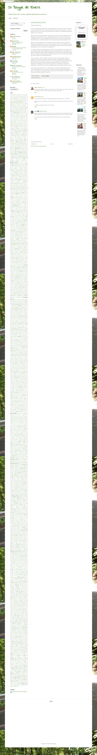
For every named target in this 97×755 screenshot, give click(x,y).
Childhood (24, 202)
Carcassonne (25, 179)
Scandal (24, 574)
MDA (12, 440)
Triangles (16, 645)
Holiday (23, 346)
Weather (18, 672)
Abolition (24, 99)
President (18, 526)
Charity (11, 196)
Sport (19, 605)
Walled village (18, 668)
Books (24, 157)
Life (11, 413)
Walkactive (26, 666)
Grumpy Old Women (14, 328)
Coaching (26, 211)
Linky (25, 417)
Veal (20, 654)
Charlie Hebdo (18, 196)
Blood (15, 153)
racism (21, 539)
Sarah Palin (17, 572)
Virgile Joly (12, 664)
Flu (27, 293)
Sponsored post (13, 605)
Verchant (12, 658)
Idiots (19, 360)
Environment (18, 272)
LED (15, 406)
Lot (25, 422)
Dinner (23, 244)
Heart (23, 336)
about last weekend (16, 81)
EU (10, 276)
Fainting (11, 281)
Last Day (20, 399)
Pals (21, 495)
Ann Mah (16, 116)
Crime (17, 233)
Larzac (16, 399)
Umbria (16, 649)
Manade (24, 431)
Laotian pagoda (23, 397)
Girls (11, 316)
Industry (21, 367)
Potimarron (19, 522)
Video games (12, 660)
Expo (22, 279)
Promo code (18, 530)
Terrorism (20, 628)
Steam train (24, 611)
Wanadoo (13, 669)
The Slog (14, 632)
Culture (16, 234)
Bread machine (17, 164)
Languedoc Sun (23, 396)
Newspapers (18, 476)
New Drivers (26, 473)
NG (22, 476)
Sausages (12, 574)
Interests (11, 369)
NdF (15, 472)
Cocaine (13, 212)
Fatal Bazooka (16, 284)
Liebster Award (18, 411)
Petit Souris (22, 503)
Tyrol (15, 647)
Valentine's (12, 652)
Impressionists (15, 363)
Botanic (24, 158)
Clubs (22, 211)
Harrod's (15, 335)
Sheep (25, 583)
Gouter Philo (13, 322)
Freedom (13, 301)
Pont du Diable (19, 518)
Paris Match (12, 498)
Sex (21, 583)
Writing (11, 681)
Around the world (25, 125)
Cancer (21, 176)
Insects (25, 367)
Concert (11, 224)
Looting (22, 422)
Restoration (26, 551)
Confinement (23, 224)
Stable (25, 610)
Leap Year (16, 405)
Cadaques (16, 173)
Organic (24, 490)
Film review (17, 288)
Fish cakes (16, 290)
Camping (13, 175)
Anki (12, 116)
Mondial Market (16, 454)
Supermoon (14, 619)
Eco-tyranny (19, 263)
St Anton (20, 606)
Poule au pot (25, 522)
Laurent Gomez (25, 400)
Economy (24, 263)
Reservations (19, 549)
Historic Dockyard (23, 344)
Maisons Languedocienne (21, 430)
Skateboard (12, 591)
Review (13, 553)
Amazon (25, 112)
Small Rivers (16, 595)
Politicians (26, 514)
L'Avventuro (14, 386)
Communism (18, 220)
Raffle (11, 540)
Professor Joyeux (20, 528)
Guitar (14, 330)
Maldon (11, 431)
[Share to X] (45, 76)
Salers (16, 569)
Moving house (20, 463)
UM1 (12, 649)
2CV (17, 97)
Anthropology (17, 117)
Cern (12, 193)
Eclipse (25, 262)
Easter (12, 262)
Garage (25, 308)
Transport (24, 642)
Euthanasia (26, 276)
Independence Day (14, 367)
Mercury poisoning (23, 445)
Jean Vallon (16, 377)
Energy (16, 271)
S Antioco (20, 563)
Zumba (15, 686)
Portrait (18, 521)
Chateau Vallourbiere (19, 198)
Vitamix (11, 665)
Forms (17, 297)
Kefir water (15, 382)
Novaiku (11, 482)
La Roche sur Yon (23, 392)
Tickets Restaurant (18, 636)
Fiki (27, 286)
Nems (24, 472)
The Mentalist (12, 631)
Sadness (11, 564)
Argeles (25, 124)
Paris (25, 496)
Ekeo (27, 266)
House (12, 354)
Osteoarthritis (19, 491)
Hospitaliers (26, 351)
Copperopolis (24, 226)
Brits (20, 165)
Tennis (16, 628)
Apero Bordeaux (13, 121)
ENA (12, 271)
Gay (15, 312)
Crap (16, 231)
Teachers (26, 624)
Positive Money (13, 522)
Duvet (19, 261)
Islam (14, 372)
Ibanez (11, 359)
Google (20, 317)
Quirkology (12, 539)
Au (16, 129)
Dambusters (12, 238)
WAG (27, 665)
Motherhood (19, 462)
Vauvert (16, 654)
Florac (19, 293)
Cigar (25, 205)
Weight (19, 673)
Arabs (11, 124)
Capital (16, 178)
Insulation (17, 368)
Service (17, 583)
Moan (12, 450)
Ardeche (20, 124)
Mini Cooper (20, 449)
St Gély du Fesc (22, 608)
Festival (22, 284)
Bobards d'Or (20, 154)
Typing (11, 647)
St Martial (16, 610)
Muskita (26, 468)
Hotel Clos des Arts (14, 353)
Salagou (11, 569)
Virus (17, 664)
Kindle (23, 382)
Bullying (21, 169)
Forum (20, 297)
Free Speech (25, 300)
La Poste (19, 391)
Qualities (11, 536)
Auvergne (16, 131)
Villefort (24, 661)
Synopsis (20, 622)
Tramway (13, 642)
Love (21, 425)
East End (26, 261)
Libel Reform (25, 410)
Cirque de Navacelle (18, 207)
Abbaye (11, 99)
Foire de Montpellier (18, 294)
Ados (25, 102)
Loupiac (13, 425)
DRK (16, 258)
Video (25, 659)
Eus (21, 276)
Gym (27, 330)
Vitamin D (24, 664)
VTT (22, 665)
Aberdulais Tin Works (18, 99)
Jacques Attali (19, 374)
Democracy (24, 239)
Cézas (26, 193)
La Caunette (21, 387)
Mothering (24, 462)
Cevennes (17, 193)
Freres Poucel (21, 303)
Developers (17, 242)
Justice (17, 381)
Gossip (22, 321)
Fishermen (21, 290)
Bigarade (11, 147)
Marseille (22, 435)
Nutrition (24, 482)
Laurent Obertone (14, 401)
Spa (15, 602)
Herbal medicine (13, 341)
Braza (27, 162)
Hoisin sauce (17, 346)
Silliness (18, 588)
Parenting (14, 496)
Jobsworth (16, 378)
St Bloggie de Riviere (24, 7)
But (22, 171)
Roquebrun (22, 556)
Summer (17, 618)
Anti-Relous (23, 117)
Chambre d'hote (23, 194)
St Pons (21, 610)
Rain (20, 540)
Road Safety (15, 555)
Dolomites (24, 249)
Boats (16, 154)
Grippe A (24, 326)
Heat (16, 337)
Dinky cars (19, 244)
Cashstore (16, 184)
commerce (13, 220)
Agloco (11, 107)
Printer (26, 526)
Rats (20, 541)
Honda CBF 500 (20, 350)
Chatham (26, 198)
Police (13, 514)
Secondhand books (13, 581)
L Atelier (12, 385)
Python (21, 535)
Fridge (12, 304)
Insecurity (12, 368)
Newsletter (12, 476)
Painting (12, 495)
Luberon (11, 426)
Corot (16, 228)
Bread (12, 164)
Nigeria (26, 477)
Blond (11, 153)
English (20, 271)
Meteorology (20, 446)
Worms (25, 678)
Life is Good (19, 413)
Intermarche (18, 369)
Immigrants (21, 362)
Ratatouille (16, 541)
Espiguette (22, 274)
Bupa (25, 169)
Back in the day (15, 62)
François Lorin (15, 300)
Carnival (24, 180)
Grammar (26, 322)
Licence (13, 411)
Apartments (24, 120)
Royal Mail (19, 560)
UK (21, 647)
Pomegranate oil (13, 517)
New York (20, 475)
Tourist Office (25, 638)
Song (11, 600)
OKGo (19, 485)
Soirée (15, 599)
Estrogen (17, 275)
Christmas (14, 205)
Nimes (22, 478)
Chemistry (12, 201)
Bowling (18, 161)
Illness (11, 362)
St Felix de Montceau (14, 608)
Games (20, 308)
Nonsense (16, 480)
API (19, 121)
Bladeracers (24, 149)
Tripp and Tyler (18, 646)
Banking (24, 136)
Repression (12, 549)
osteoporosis (25, 491)
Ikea (25, 360)
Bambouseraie (23, 135)
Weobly (16, 674)
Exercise (16, 277)
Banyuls (17, 139)
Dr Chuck (12, 256)
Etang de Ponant (23, 275)
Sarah (35, 111)
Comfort (19, 219)
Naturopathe (24, 471)
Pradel (22, 523)
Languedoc (24, 395)
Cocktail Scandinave (19, 212)
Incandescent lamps (24, 364)
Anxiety (19, 120)
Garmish (25, 309)
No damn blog (15, 61)
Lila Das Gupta (19, 416)
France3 (22, 299)
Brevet (23, 164)
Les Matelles (21, 409)
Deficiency (12, 239)
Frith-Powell (22, 304)
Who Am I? (15, 18)
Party (23, 498)
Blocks (11, 152)
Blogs (25, 152)
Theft (25, 632)
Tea (22, 624)
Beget (19, 144)
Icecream (21, 359)
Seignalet (19, 582)
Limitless (11, 417)
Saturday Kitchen (19, 573)
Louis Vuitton (25, 423)
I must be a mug (23, 358)
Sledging (24, 592)
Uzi (18, 651)
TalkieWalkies (19, 623)
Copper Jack (18, 226)
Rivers (21, 554)
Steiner (11, 613)
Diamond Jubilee (24, 242)
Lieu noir (24, 411)
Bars (17, 140)
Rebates (24, 542)
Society (11, 597)
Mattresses (12, 439)
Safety (17, 564)
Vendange (18, 656)
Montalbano (18, 458)
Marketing (20, 434)
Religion (11, 546)
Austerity (15, 130)
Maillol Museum (13, 430)
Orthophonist (12, 491)
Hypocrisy (16, 358)
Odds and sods (13, 485)
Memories (12, 444)
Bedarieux (26, 143)
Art (15, 126)
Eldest (18, 267)
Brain (23, 162)
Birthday (17, 148)
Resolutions (17, 550)
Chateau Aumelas (19, 197)
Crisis (25, 233)
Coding (26, 212)
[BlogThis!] (44, 76)
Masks (20, 436)
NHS (25, 476)
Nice (39, 77)
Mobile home (21, 450)
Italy (15, 373)
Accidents (16, 101)
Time (25, 636)
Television (24, 627)
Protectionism (12, 531)
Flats (25, 290)
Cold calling (18, 215)
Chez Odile (24, 201)
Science (16, 578)
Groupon (20, 327)
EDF (21, 265)
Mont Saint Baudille (20, 457)
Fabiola (25, 279)
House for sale (18, 354)
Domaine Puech (13, 253)
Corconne (12, 228)
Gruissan (25, 327)
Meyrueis (26, 446)
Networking (20, 473)
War (17, 669)
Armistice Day (17, 125)
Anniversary (21, 116)
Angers (22, 115)
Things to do (21, 633)
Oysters (12, 494)
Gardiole (20, 309)
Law (20, 401)
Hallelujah (16, 332)
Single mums (20, 590)
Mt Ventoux (12, 464)
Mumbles (24, 464)
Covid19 (12, 230)
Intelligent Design (23, 368)
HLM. (25, 345)
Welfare (11, 674)
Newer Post (33, 144)
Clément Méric (17, 210)
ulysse (26, 647)
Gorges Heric (17, 321)
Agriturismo (16, 107)
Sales (19, 569)
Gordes (14, 318)
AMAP (21, 112)
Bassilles (21, 140)
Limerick (25, 416)
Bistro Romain (17, 149)
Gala (23, 307)
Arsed (12, 126)
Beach (35, 77)
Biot (25, 147)
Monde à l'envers (18, 453)
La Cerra (26, 387)
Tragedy (11, 641)
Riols (11, 554)
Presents (13, 526)
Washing (20, 669)
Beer (15, 144)
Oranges (17, 490)
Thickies (16, 633)
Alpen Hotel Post (23, 111)
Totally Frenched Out (16, 52)
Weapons (12, 672)
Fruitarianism (14, 305)
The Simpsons (18, 631)
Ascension (26, 126)
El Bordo (13, 267)
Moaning (16, 450)
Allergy (17, 111)
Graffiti (22, 322)
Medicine (19, 441)
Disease (11, 248)
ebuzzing (20, 262)
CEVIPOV (22, 193)
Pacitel (17, 494)
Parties (18, 498)
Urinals (11, 650)
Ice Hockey (16, 359)
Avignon (11, 133)
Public (23, 531)
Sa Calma (25, 563)
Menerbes (25, 444)
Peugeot (20, 504)
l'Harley (25, 386)
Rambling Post (81, 67)
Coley (23, 215)
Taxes (18, 624)
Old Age (16, 486)
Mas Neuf (15, 436)
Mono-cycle (19, 455)
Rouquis (24, 558)
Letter (21, 410)
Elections (24, 267)
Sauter (16, 574)
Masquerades (25, 436)
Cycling (18, 235)
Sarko (26, 572)
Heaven (20, 337)
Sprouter (16, 606)
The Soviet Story (20, 632)
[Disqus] (68, 722)
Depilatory (12, 242)
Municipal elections (14, 466)
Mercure (17, 445)
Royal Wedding (25, 560)
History (18, 345)
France (25, 297)
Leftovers (18, 406)
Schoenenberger (13, 577)
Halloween (22, 332)
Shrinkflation (12, 587)
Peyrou (25, 504)
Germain (26, 313)
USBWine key (22, 650)
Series (13, 583)
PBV (14, 500)
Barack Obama (23, 139)
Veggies (24, 655)
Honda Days (85, 124)
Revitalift (17, 553)
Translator (19, 642)
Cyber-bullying (12, 235)
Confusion (12, 225)
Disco (25, 247)
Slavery (20, 592)
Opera (21, 489)
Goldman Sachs (15, 317)
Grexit (13, 326)
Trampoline (26, 641)
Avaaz (21, 131)
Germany (13, 314)
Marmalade (17, 435)
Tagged (13, 623)
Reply (35, 92)
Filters (25, 288)
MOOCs (24, 459)
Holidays (12, 348)
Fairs (15, 281)
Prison (13, 527)
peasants (24, 500)
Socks (25, 597)
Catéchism (18, 188)
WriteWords (24, 679)
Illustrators (16, 362)
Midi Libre (24, 448)
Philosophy (18, 507)
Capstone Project (22, 178)
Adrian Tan (12, 103)
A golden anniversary (16, 57)
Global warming (21, 316)
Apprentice (12, 122)
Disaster (19, 247)
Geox (22, 313)
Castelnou (12, 187)
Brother (11, 166)
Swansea (16, 620)
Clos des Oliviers (24, 210)
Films (22, 288)
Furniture (16, 307)
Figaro (24, 286)
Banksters (12, 139)
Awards (16, 133)
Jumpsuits (12, 381)
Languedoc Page (13, 396)
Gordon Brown (19, 318)
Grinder (18, 326)
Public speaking (17, 532)
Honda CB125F (13, 350)
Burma (21, 170)
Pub (19, 531)
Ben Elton (19, 145)
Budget (21, 166)
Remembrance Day (19, 546)
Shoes (11, 585)
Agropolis (21, 107)
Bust (19, 171)
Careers (13, 180)
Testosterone (25, 628)
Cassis (25, 184)
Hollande (17, 348)
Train (16, 641)
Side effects (25, 587)
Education (25, 265)
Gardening (15, 309)
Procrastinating (12, 528)
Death (25, 238)
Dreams (22, 257)
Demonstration (13, 240)
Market (15, 434)
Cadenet (26, 173)
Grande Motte (20, 323)
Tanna (11, 624)
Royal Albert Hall (21, 559)
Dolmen (19, 249)
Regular (17, 545)
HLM (22, 345)
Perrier (11, 503)
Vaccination (24, 651)
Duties (15, 261)
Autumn (11, 131)
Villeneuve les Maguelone (15, 663)
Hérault (16, 340)
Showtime (17, 586)
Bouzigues (12, 161)
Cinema (16, 206)
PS (17, 531)
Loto (11, 423)
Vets (18, 659)
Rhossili (22, 553)
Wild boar (19, 675)
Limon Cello (17, 417)
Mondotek (22, 454)
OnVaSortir (17, 489)
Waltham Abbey (25, 668)
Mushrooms (17, 468)
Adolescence (20, 102)
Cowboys (17, 230)
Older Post (70, 144)
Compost (20, 221)
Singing (11, 590)
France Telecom (17, 299)
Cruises (11, 234)
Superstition (19, 619)
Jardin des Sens (17, 376)
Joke (25, 378)
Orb (21, 490)
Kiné (27, 382)
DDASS (21, 238)
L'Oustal (15, 387)
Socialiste (24, 596)
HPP (18, 355)
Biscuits (22, 148)
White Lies (24, 674)
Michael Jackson (18, 448)
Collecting (16, 216)
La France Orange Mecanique (17, 390)
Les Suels (16, 410)
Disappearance (13, 247)
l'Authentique (25, 385)
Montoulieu (24, 458)
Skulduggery (12, 592)
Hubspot (26, 355)
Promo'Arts (23, 530)
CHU (21, 205)
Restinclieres (19, 551)
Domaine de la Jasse (14, 252)
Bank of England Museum (15, 136)
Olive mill (22, 486)
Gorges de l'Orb (18, 319)
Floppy (15, 293)
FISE (25, 289)
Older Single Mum (15, 76)
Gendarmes (20, 312)
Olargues (11, 486)
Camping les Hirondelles (21, 175)
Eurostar (17, 276)
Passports (24, 499)
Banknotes (12, 138)
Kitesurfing (18, 383)
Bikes (16, 147)
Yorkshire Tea (12, 683)
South (21, 601)
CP (21, 230)
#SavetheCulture (13, 94)
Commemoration (25, 219)
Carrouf (11, 183)
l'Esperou (19, 386)
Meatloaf (20, 440)
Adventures (12, 104)
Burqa (25, 170)
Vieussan (18, 660)
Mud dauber (18, 464)
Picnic (13, 509)
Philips (11, 507)
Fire (17, 289)
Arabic (25, 122)
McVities (26, 439)
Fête (21, 285)
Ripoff (17, 554)
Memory (16, 444)
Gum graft (19, 330)
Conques (17, 225)
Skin (25, 591)
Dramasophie (17, 257)
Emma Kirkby (25, 270)
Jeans (21, 377)
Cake (16, 174)
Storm (27, 614)
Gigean (21, 314)
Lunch (19, 426)
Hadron (21, 331)
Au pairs (20, 129)
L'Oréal (11, 387)
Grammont (13, 323)
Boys (12, 162)
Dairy (22, 237)
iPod (11, 372)
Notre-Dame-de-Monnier (22, 481)
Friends (16, 304)
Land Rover (17, 395)
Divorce (11, 249)
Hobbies (11, 346)
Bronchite (24, 165)
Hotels (21, 353)
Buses (11, 171)
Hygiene (11, 358)
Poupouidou (13, 523)
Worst (11, 679)
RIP (14, 554)
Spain (23, 602)
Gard (11, 309)
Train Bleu (20, 641)
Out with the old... (85, 93)
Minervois (15, 449)
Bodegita (26, 154)
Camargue (26, 174)
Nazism (11, 472)
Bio (22, 147)
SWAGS (11, 620)
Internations (24, 369)
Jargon (23, 376)
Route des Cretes (13, 559)
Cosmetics (24, 228)
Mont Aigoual (12, 457)
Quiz (17, 539)
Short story (24, 585)
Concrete (17, 224)
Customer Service (23, 234)
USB (17, 650)
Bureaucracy (12, 170)
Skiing (22, 591)
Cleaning (11, 210)
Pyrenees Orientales (14, 535)
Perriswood (16, 503)
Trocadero (24, 646)
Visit (20, 664)
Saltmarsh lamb (25, 569)
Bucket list (16, 166)
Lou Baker (19, 423)
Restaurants (12, 551)
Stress (26, 615)
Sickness (20, 587)
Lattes (25, 399)
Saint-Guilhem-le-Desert (20, 565)
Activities (21, 101)
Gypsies (13, 331)
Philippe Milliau (23, 505)
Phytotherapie (12, 508)
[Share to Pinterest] (48, 76)
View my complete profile (84, 45)
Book (13, 157)
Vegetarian (18, 655)
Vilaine (16, 661)
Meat (16, 440)
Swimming (22, 620)
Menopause (12, 445)
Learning (21, 405)
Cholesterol (26, 203)
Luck (15, 426)
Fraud (21, 300)
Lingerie (21, 417)
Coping (13, 226)
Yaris (15, 682)
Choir (21, 203)
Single (16, 590)
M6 (18, 427)
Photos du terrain (15, 53)
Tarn (15, 624)
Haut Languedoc (23, 335)
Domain (16, 251)
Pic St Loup (25, 508)
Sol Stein (19, 599)
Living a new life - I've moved (85, 79)
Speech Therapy (23, 604)
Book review (18, 157)
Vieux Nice (24, 660)
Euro (14, 276)
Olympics (16, 487)
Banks (25, 138)
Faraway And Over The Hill (17, 82)
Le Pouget (18, 404)
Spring (22, 605)
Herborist (18, 341)
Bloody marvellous (21, 153)
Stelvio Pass (16, 613)
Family (25, 281)
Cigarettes (12, 206)
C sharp (11, 173)
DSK (24, 258)
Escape (17, 274)
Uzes (15, 651)
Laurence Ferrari (13, 400)
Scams (20, 574)
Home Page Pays (23, 348)
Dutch (11, 261)
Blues (27, 153)
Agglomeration (23, 106)
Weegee (24, 672)
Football (26, 295)
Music (21, 468)
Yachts (11, 682)
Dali (25, 237)
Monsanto (24, 455)
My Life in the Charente (17, 65)
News (25, 475)
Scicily (12, 578)
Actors (25, 101)
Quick (25, 537)
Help (25, 337)
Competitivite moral (13, 221)
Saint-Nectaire (20, 567)
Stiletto (15, 614)
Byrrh (25, 171)
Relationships (23, 545)
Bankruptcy (19, 138)
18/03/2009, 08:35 (43, 111)
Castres (21, 187)
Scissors (21, 578)
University (24, 649)
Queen (25, 536)
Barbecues (12, 140)
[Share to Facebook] (47, 76)
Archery (15, 124)
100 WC (19, 94)
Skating (17, 591)
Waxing (24, 670)
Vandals (11, 654)
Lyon (15, 427)
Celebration (12, 192)
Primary (22, 526)
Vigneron (11, 661)
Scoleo (25, 578)
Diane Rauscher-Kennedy (15, 243)
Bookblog (14, 46)
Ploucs (23, 512)
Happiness (14, 333)
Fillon (12, 288)
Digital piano (13, 244)
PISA (22, 509)
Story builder (17, 615)
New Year (14, 475)
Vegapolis (24, 654)
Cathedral (13, 189)
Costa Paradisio (13, 229)
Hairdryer (11, 332)
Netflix (16, 473)
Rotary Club (19, 558)
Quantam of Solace (18, 536)
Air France (16, 108)
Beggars (22, 144)
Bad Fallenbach (17, 134)
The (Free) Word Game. (16, 77)
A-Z (19, 98)
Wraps (15, 679)
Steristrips (22, 613)
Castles (17, 187)
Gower (18, 322)
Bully (17, 169)
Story (12, 615)
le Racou (23, 404)
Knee (23, 383)
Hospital (20, 351)
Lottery (14, 423)
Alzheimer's (15, 112)
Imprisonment (23, 363)
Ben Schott (24, 145)
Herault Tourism (23, 340)
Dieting (22, 243)
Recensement (12, 544)
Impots (26, 362)
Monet (26, 454)
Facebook (12, 280)
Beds (12, 144)
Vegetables (12, 655)
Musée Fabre (23, 467)
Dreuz (27, 257)
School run (26, 577)
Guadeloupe (22, 328)
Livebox (25, 418)
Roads (20, 555)
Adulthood (17, 103)
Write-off (19, 679)
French (26, 301)
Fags (25, 280)
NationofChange (17, 471)
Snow (13, 596)
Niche (15, 477)
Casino (21, 184)
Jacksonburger (12, 374)
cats (17, 189)
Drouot (20, 258)
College (26, 216)
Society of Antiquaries (18, 597)
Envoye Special (25, 272)
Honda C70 (24, 349)
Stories (23, 614)
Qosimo (25, 535)
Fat (12, 284)
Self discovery (25, 582)
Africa (11, 106)
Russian (15, 563)
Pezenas (11, 505)
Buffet (25, 166)
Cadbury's (21, 173)
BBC (25, 140)
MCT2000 (21, 439)
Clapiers (25, 207)
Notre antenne (13, 481)
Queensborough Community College (16, 537)
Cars (16, 183)
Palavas (17, 495)
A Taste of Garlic (13, 98)
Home (10, 18)
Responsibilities (23, 550)
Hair (25, 331)
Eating (16, 262)
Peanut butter (19, 500)
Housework (14, 355)
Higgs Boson (22, 342)
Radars (25, 539)
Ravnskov (24, 541)
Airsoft (21, 108)
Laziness (24, 401)
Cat (25, 187)
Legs (22, 406)
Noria (20, 480)
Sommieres (24, 599)
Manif (17, 432)
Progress (26, 528)
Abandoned (24, 98)
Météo (15, 446)
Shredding (24, 586)
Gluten (26, 316)
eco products (12, 263)
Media (25, 440)
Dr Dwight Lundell (18, 256)
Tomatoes (16, 637)
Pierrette (17, 509)
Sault (25, 573)
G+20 (20, 307)
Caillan (12, 174)
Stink (19, 614)
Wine (16, 677)
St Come (25, 606)
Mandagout (12, 432)
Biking (20, 147)
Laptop (11, 399)
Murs (21, 466)
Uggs (18, 647)
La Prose (23, 391)
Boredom (11, 158)
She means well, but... (16, 36)
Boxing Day (24, 161)
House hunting (25, 354)
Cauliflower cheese (23, 189)
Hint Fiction (16, 344)
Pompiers (21, 517)
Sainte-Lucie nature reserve (20, 568)
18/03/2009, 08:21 (39, 96)
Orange (12, 490)
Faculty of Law (19, 280)
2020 (14, 97)
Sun (21, 618)
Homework (17, 349)
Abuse (11, 101)
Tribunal (21, 645)
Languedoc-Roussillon (14, 397)
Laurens (19, 400)
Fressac (26, 303)
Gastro (11, 312)
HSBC (22, 355)
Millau (11, 449)
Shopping (17, 585)
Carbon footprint (18, 179)
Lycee (23, 426)
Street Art (22, 615)
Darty (17, 238)
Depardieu (24, 240)
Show (11, 586)
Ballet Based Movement (15, 135)
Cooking (22, 225)
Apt (16, 122)
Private (18, 527)
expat (35, 87)
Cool (27, 225)
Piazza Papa (19, 508)
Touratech (19, 638)
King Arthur (13, 383)
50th (25, 97)
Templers (11, 628)
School (19, 577)
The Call (13, 37)
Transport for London (14, 643)
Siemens (13, 588)
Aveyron (24, 131)
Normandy (24, 480)
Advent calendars (23, 103)
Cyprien (22, 235)
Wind (12, 677)
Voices (19, 665)
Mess (11, 446)
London (21, 421)
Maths (24, 437)
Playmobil (12, 512)
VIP (25, 663)
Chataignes (12, 197)
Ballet (27, 134)
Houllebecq (26, 353)
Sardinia (22, 572)
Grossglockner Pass (13, 327)
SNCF (26, 595)
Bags (23, 134)
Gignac (25, 314)
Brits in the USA (15, 41)
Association (12, 129)
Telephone (19, 627)
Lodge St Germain (14, 421)
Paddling (21, 494)
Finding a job (12, 289)
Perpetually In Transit (16, 56)
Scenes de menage (14, 576)
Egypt (23, 266)
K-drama (22, 381)
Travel (21, 643)
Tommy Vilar (22, 637)
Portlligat (13, 521)
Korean (26, 383)
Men (21, 444)
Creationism (20, 231)
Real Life (18, 542)
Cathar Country (25, 188)
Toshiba (14, 638)
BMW (12, 154)
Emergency (19, 270)
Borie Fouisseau (18, 158)
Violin (22, 663)
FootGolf (13, 297)
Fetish (15, 286)
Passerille (18, 499)
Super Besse (25, 618)
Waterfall (19, 670)
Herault (11, 340)
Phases (17, 505)
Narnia (11, 471)
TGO (13, 629)
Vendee (24, 656)
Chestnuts (18, 201)
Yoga (22, 682)
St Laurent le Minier (21, 609)
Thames (18, 629)
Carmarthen (19, 180)
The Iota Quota (15, 71)
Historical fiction (13, 345)
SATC (13, 573)
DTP (27, 258)
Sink (25, 590)
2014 (11, 97)
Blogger (15, 152)
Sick (17, 587)
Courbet (24, 229)
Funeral (11, 307)
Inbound (17, 364)
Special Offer (16, 604)
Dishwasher (17, 248)
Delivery (17, 239)
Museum (11, 468)
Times (11, 637)
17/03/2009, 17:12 (41, 87)
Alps (11, 112)
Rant (24, 540)
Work (15, 678)
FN (12, 294)
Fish (11, 290)
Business (15, 171)
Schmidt (24, 576)
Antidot (15, 120)
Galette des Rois (14, 308)
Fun (37, 77)
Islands (18, 372)
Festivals (16, 285)
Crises (21, 233)
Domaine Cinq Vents (22, 251)
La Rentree (16, 392)
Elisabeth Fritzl (12, 270)
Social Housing (18, 596)
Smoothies (22, 595)
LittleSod (20, 418)
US (14, 650)
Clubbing (17, 211)
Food (11, 295)
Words (11, 678)
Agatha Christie (17, 106)
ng (35, 96)
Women (24, 677)
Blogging (20, 152)
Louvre (17, 425)
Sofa (11, 599)
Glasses (15, 316)
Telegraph (13, 627)
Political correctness (18, 514)
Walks (13, 668)
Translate (20, 25)
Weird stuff (24, 673)
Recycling (23, 544)
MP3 (26, 463)
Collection (21, 216)
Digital (27, 243)
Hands (26, 332)
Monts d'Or (20, 459)
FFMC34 (19, 286)
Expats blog (17, 279)
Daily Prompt (17, 237)
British (26, 164)
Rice (25, 553)
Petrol (16, 504)
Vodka (15, 665)
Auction (25, 129)
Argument (12, 125)
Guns (24, 330)
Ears (22, 261)
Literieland (16, 418)
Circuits (21, 206)
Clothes (13, 211)
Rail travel (16, 540)
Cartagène (21, 183)
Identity (15, 360)
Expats (12, 279)
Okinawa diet (24, 485)
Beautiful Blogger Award (14, 143)
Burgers (17, 170)
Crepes (13, 233)
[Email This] (42, 76)
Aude (11, 130)
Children (11, 203)
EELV (20, 266)
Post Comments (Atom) (41, 146)
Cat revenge (12, 188)
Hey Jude (16, 342)
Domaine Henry (23, 252)
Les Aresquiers (23, 408)
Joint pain (21, 378)
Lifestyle (24, 413)
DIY (15, 249)
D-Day (27, 235)
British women (14, 165)
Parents (20, 496)
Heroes (23, 341)
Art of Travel (20, 126)
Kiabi (20, 382)
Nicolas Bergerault (20, 477)
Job (12, 378)
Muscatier (17, 467)
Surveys (24, 619)
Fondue (24, 294)
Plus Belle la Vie (20, 513)
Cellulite (22, 192)
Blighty (16, 150)
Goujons (26, 321)
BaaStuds (24, 133)
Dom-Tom (11, 251)
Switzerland (15, 622)
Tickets (11, 636)
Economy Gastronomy (14, 265)
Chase (25, 196)
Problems (24, 527)
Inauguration (12, 364)
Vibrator (21, 659)
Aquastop (20, 122)
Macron (21, 427)
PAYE (11, 500)
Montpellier (13, 459)
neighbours (19, 472)
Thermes (11, 633)
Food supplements (19, 295)
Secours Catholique (22, 581)
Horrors (16, 351)
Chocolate (16, 203)
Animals (26, 115)
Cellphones (18, 192)
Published (24, 532)
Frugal (26, 304)
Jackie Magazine (22, 373)
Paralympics (25, 495)
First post (21, 289)
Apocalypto (24, 121)
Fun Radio (24, 305)
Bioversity (12, 148)
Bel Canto (13, 145)
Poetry (26, 513)
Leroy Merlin (17, 408)
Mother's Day (12, 462)
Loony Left (17, 422)
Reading (11, 542)
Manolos (22, 432)
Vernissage (20, 658)
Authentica (24, 130)
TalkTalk (24, 623)
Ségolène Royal (13, 582)
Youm (18, 683)
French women (14, 303)
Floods (11, 293)
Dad (12, 237)
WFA (20, 674)
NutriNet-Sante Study (18, 482)
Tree (12, 645)
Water (15, 670)
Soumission (16, 600)
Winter (20, 677)
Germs (17, 314)
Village (20, 661)
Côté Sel (19, 229)
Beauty (21, 143)
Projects (13, 530)
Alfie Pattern (12, 111)
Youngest (23, 683)
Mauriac (17, 439)
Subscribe (81, 36)
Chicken (18, 202)
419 (22, 97)
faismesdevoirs (20, 281)
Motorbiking (13, 463)
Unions (20, 649)
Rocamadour (25, 555)
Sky (16, 592)
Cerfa (27, 192)
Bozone (19, 162)
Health (19, 336)
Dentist (19, 240)
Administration (12, 102)
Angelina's (18, 115)
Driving (12, 258)
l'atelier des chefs (19, 385)
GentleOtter (17, 313)
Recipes (18, 544)
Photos (24, 507)
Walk (21, 666)
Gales (27, 307)
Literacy (11, 418)
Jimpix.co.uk (25, 377)
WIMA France (25, 675)
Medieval (24, 441)
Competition (24, 220)
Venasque (12, 656)
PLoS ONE (18, 512)
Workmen (20, 678)
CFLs (13, 194)
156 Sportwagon (25, 94)
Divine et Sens (23, 248)
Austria (19, 130)
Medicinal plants (13, 441)
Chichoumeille (12, 202)
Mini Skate (26, 449)
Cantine (11, 178)
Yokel (25, 682)
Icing (25, 359)
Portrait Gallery (23, 521)
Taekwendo (26, 622)
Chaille (17, 194)
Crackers (24, 230)
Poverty (18, 523)
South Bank (25, 601)
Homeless (12, 349)
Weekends (12, 673)
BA (20, 133)
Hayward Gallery (13, 336)
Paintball (26, 494)
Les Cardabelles (13, 409)
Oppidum (26, 489)
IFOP (22, 360)
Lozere (25, 425)
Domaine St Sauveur (22, 253)
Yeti (18, 682)
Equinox (13, 274)
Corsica (19, 228)
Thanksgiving (23, 629)
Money (13, 455)
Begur (27, 144)
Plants (16, 510)
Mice (12, 448)
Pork (21, 519)
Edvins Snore (14, 266)
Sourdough (16, 601)
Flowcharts (23, 293)
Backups (11, 134)
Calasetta (20, 174)
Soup (21, 600)
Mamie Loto (18, 431)
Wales (16, 666)
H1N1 (17, 331)
